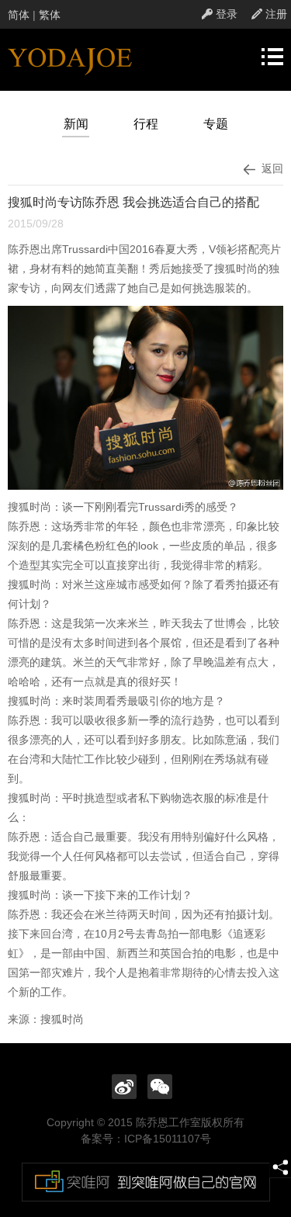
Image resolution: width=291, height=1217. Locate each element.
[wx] (159, 1086)
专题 (215, 123)
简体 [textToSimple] (18, 15)
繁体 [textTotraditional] (50, 15)
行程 (145, 123)
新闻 (76, 123)
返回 (269, 168)
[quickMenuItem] (219, 14)
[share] (280, 1167)
